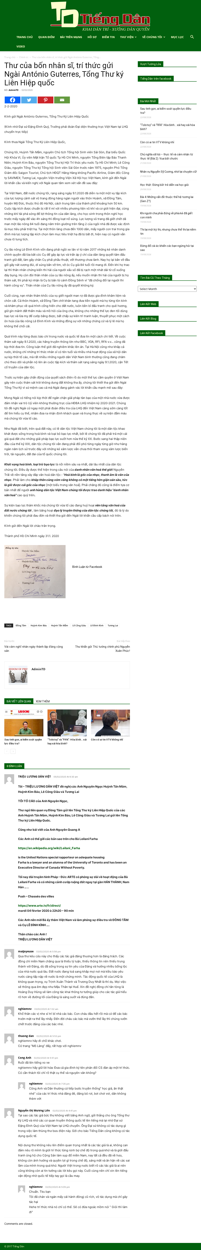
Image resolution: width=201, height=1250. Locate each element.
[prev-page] (6, 751)
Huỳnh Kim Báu (39, 625)
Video (20, 46)
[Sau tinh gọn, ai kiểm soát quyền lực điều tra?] (23, 722)
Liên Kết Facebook (151, 333)
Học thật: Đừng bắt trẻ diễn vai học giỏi (164, 184)
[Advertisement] (67, 610)
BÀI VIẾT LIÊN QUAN (19, 701)
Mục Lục (177, 37)
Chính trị (23, 57)
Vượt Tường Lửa (150, 64)
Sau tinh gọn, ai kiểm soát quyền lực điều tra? (165, 110)
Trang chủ (9, 57)
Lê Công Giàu (79, 625)
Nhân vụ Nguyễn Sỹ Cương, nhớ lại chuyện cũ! (168, 171)
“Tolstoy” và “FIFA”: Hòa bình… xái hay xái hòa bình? (167, 127)
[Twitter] (29, 100)
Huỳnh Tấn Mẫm (59, 625)
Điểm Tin (108, 37)
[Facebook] (12, 100)
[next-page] (13, 751)
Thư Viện (126, 37)
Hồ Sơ (92, 37)
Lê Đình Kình (96, 625)
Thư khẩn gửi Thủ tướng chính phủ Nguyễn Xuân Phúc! (102, 649)
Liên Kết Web (148, 304)
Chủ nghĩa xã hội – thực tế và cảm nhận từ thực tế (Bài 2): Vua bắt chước (166, 156)
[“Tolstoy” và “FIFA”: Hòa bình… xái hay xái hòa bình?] (67, 722)
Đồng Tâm (21, 625)
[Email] (62, 100)
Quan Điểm (46, 37)
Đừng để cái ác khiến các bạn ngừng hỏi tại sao (167, 248)
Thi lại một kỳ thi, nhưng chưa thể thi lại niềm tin (168, 231)
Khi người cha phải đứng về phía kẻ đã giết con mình (166, 215)
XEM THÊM (43, 701)
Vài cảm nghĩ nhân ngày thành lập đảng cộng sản (33, 649)
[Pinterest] (45, 100)
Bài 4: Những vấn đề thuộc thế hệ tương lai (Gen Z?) (166, 199)
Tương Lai (113, 625)
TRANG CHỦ (24, 37)
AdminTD (13, 89)
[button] (192, 37)
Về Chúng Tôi (152, 37)
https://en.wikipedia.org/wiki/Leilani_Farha (49, 848)
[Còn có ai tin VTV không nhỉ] (110, 722)
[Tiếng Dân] (100, 16)
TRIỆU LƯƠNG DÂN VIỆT (34, 776)
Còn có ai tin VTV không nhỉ (107, 739)
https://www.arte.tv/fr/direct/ (39, 905)
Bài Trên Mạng (71, 37)
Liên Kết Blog (148, 318)
